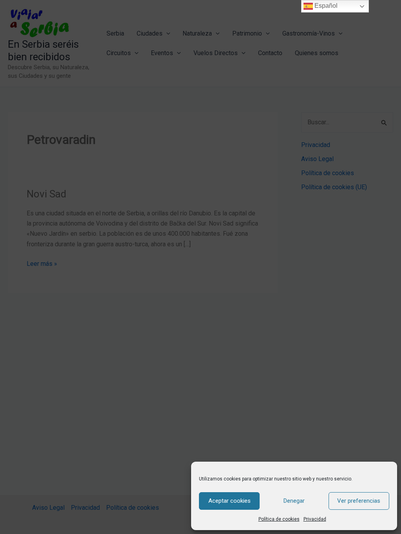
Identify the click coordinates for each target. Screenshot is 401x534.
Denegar (294, 500)
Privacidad (314, 519)
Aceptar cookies (229, 500)
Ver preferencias (358, 500)
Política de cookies (279, 519)
